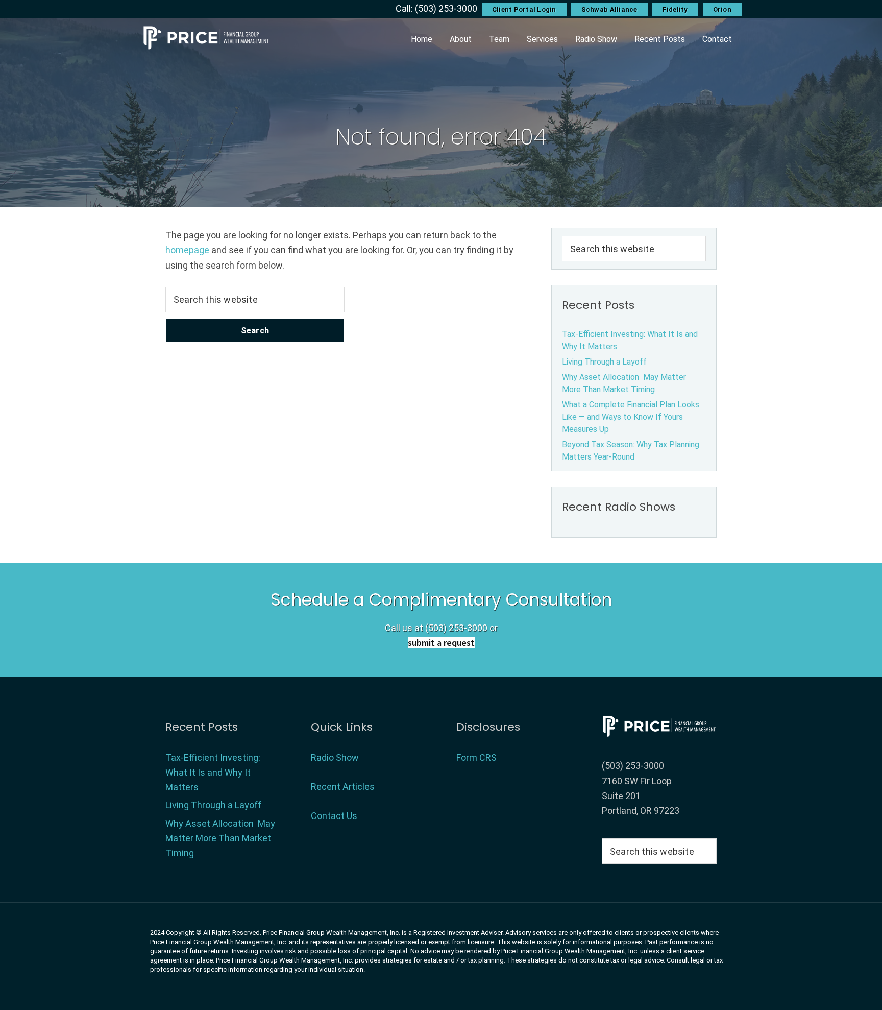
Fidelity (675, 9)
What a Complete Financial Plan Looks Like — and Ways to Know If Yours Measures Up (630, 417)
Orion (722, 9)
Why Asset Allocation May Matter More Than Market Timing (220, 838)
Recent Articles (343, 786)
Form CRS (476, 757)
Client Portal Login (524, 9)
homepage (187, 250)
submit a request (441, 642)
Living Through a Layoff (604, 362)
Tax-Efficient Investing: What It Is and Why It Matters (212, 772)
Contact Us (334, 815)
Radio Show (335, 757)
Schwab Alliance (609, 9)
